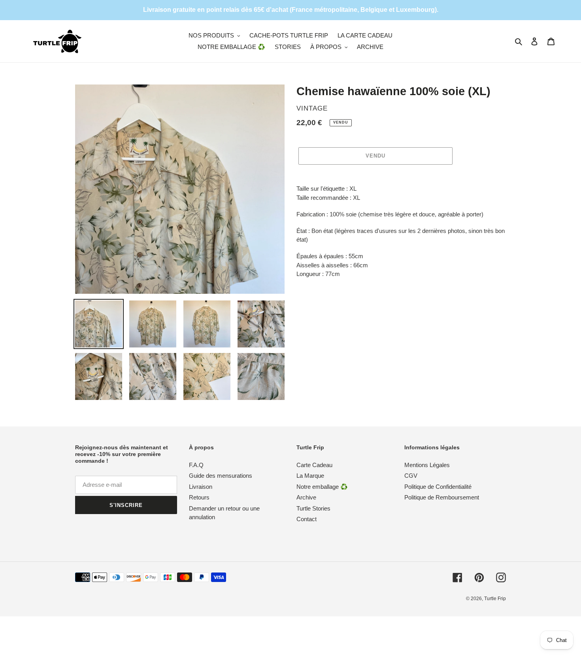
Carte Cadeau (314, 465)
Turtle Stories (313, 508)
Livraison (200, 486)
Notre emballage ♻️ (322, 486)
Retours (199, 497)
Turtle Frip (495, 598)
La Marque (310, 475)
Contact (306, 519)
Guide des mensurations (220, 475)
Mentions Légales (427, 465)
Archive (306, 497)
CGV (410, 475)
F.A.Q (196, 465)
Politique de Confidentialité (438, 486)
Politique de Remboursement (441, 497)
